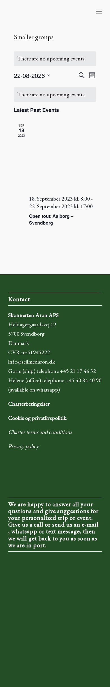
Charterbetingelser (29, 403)
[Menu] (99, 11)
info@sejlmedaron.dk (31, 361)
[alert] (55, 58)
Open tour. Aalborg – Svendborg (51, 219)
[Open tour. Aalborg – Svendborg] (62, 156)
